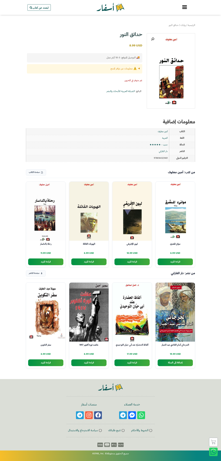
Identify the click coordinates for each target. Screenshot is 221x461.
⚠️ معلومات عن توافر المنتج (123, 68)
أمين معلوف (163, 131)
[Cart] (213, 442)
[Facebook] (98, 415)
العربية (165, 138)
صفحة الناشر (34, 273)
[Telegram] (123, 415)
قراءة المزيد (175, 262)
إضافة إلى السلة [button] (175, 362)
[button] (153, 39)
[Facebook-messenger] (132, 415)
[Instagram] (89, 415)
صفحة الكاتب (34, 172)
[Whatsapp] (141, 415)
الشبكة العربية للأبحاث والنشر (121, 91)
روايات (183, 25)
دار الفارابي (163, 151)
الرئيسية (191, 25)
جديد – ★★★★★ (159, 145)
